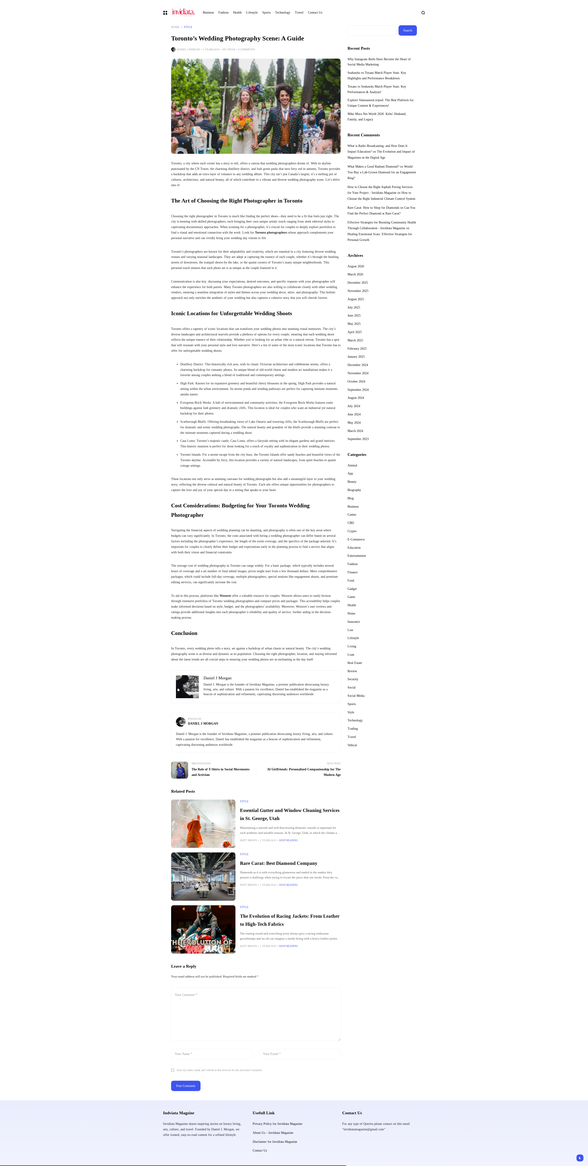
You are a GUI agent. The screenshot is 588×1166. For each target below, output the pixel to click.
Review (352, 671)
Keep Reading (288, 840)
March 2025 (355, 340)
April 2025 (355, 332)
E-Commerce (356, 539)
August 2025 (356, 299)
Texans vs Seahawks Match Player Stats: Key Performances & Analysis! (377, 89)
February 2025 (357, 348)
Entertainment (357, 555)
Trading (353, 728)
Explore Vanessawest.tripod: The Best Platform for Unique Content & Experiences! (381, 102)
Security (353, 679)
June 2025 (354, 315)
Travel (352, 737)
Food (351, 580)
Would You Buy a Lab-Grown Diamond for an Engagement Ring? (382, 172)
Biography (354, 490)
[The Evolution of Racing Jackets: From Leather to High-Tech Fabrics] (203, 929)
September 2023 (358, 439)
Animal (352, 465)
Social (352, 687)
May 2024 (354, 422)
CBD (351, 523)
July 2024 (354, 406)
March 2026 (355, 274)
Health (352, 605)
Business (353, 506)
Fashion (353, 564)
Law (350, 630)
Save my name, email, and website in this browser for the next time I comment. (219, 1070)
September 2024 (358, 390)
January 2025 (356, 356)
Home (175, 27)
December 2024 (358, 365)
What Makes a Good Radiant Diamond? (373, 166)
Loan (351, 654)
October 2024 (356, 381)
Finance (353, 572)
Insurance (354, 621)
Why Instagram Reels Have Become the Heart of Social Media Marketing (379, 61)
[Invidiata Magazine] (183, 13)
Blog (351, 498)
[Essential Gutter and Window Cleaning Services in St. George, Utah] (203, 824)
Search (407, 30)
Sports (352, 704)
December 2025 (358, 282)
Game (351, 597)
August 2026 (356, 266)
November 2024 (358, 373)
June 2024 (354, 414)
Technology (355, 720)
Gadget (352, 589)
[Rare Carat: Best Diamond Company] (203, 876)
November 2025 (358, 291)
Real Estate (355, 663)
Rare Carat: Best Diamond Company (278, 863)
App (350, 473)
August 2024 (356, 398)
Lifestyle (353, 638)
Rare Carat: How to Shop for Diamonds (373, 207)
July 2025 (354, 307)
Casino (352, 514)
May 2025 (354, 324)
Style (188, 27)
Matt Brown (248, 840)
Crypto (352, 531)
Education (354, 547)
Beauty (352, 481)
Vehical (352, 745)
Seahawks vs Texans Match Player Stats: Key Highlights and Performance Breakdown (377, 75)
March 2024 (355, 431)
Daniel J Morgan (188, 49)
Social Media (356, 695)
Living (352, 646)
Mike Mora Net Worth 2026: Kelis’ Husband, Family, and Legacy (377, 116)
